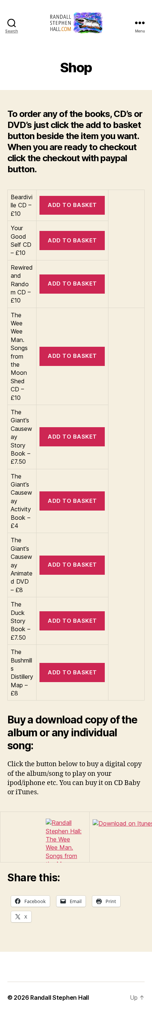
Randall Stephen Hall (59, 997)
